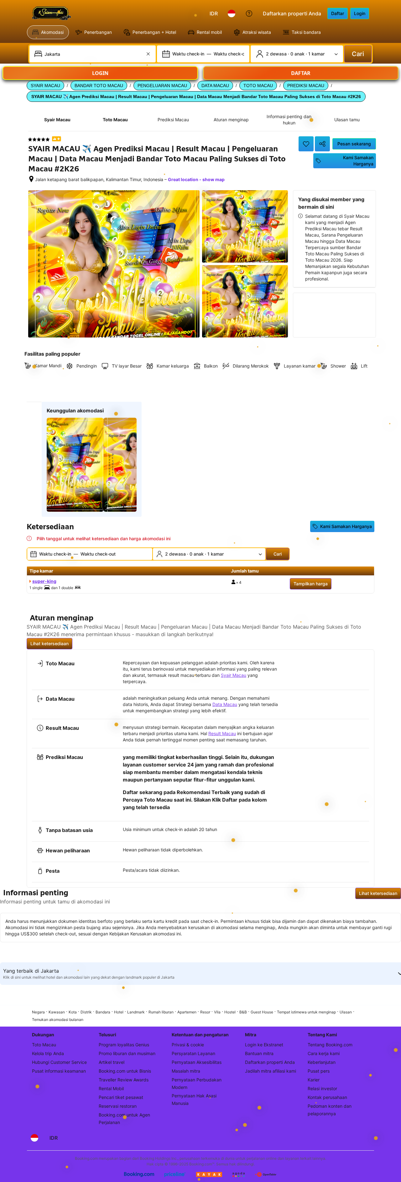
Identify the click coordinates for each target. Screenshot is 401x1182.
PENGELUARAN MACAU (162, 85)
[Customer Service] (249, 13)
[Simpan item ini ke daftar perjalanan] (306, 143)
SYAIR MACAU (45, 85)
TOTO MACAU (258, 85)
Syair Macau (233, 675)
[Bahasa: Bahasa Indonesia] (231, 13)
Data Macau (224, 704)
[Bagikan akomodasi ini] (322, 143)
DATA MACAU (215, 85)
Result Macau (222, 733)
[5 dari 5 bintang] (38, 139)
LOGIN (100, 69)
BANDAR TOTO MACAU (99, 85)
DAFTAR (301, 69)
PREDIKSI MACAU (305, 85)
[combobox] (93, 54)
